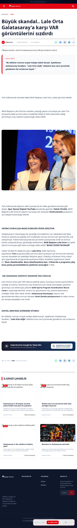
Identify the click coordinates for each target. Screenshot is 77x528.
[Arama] (73, 6)
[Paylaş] (65, 522)
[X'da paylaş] (65, 42)
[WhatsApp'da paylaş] (56, 42)
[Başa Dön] (71, 522)
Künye (43, 481)
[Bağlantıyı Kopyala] (73, 42)
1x (60, 522)
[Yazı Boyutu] (43, 522)
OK (71, 492)
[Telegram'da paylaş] (69, 42)
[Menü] (4, 6)
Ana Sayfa (5, 14)
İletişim (43, 485)
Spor (12, 14)
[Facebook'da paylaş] (60, 42)
